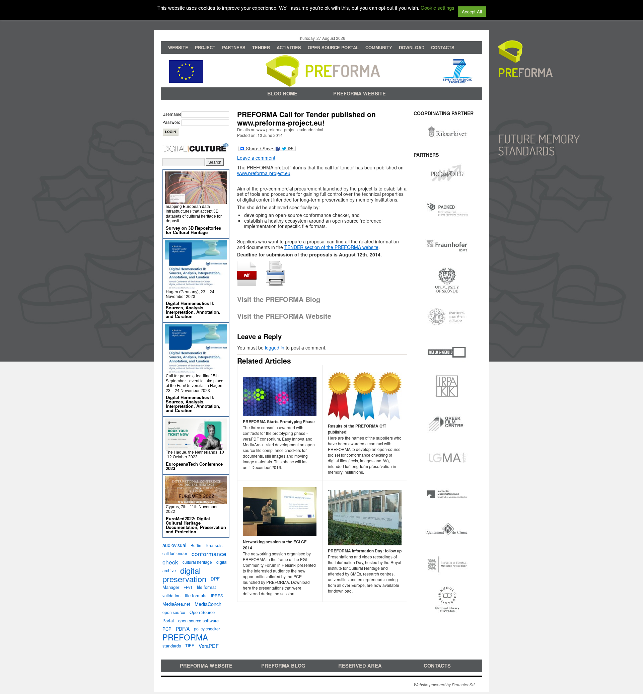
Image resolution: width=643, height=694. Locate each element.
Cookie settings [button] (437, 7)
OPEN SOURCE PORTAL (333, 47)
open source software (198, 620)
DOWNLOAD (411, 47)
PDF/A (183, 628)
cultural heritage (197, 562)
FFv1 (188, 587)
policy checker (207, 629)
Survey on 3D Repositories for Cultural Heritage (193, 230)
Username (172, 114)
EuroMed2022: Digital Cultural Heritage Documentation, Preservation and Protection (196, 525)
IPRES (217, 595)
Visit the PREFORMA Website (284, 316)
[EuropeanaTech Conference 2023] (196, 447)
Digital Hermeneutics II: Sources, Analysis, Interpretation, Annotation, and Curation (193, 309)
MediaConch (208, 603)
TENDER (261, 47)
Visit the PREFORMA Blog (278, 299)
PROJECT (205, 47)
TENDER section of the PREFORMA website (331, 247)
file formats (196, 595)
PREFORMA (185, 637)
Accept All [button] (472, 11)
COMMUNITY (378, 47)
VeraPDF (209, 645)
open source (173, 612)
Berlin (196, 545)
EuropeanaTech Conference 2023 (194, 466)
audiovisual (174, 545)
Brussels (214, 545)
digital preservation (184, 574)
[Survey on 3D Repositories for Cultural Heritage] (196, 201)
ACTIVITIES (289, 47)
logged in (274, 347)
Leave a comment (256, 157)
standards (171, 645)
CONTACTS (442, 47)
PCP (166, 629)
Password (171, 122)
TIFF (189, 645)
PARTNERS (233, 47)
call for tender (174, 553)
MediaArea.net (176, 604)
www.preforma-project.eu (263, 173)
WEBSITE (178, 47)
